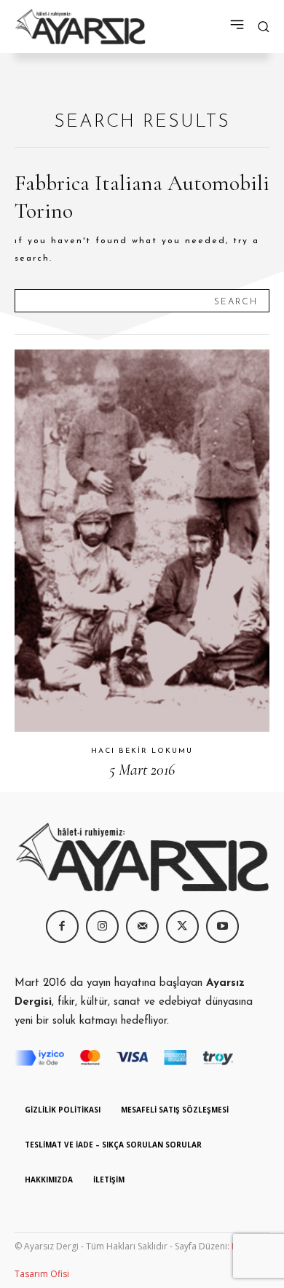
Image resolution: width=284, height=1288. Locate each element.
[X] (182, 926)
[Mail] (142, 926)
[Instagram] (102, 926)
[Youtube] (222, 926)
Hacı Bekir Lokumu (142, 751)
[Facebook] (62, 926)
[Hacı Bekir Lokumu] (142, 540)
